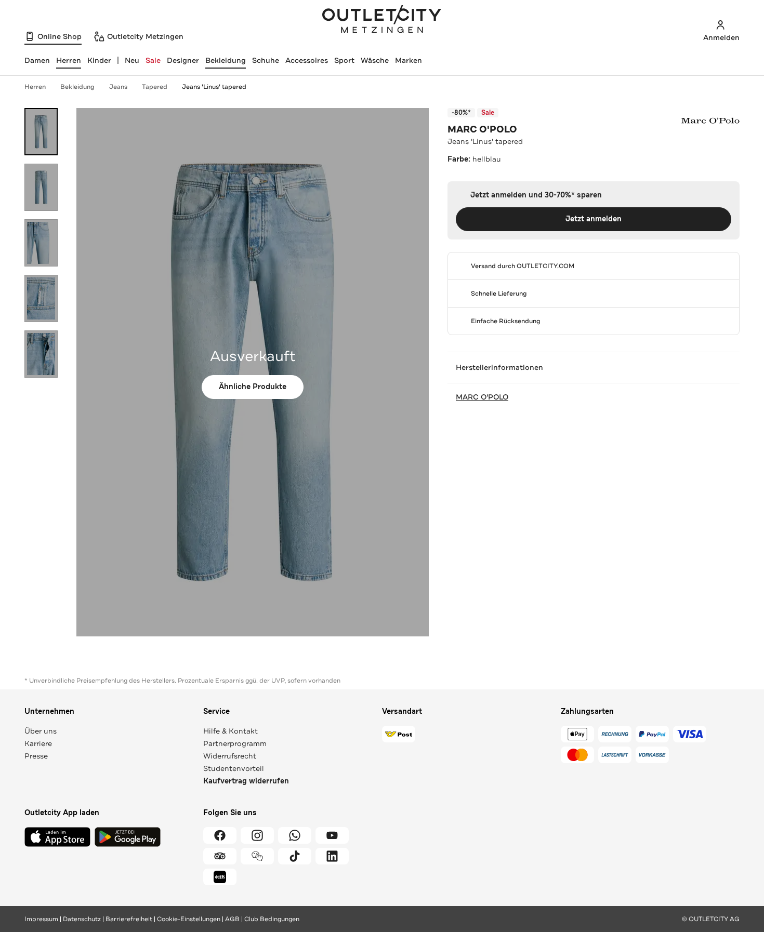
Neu (132, 60)
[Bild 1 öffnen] (41, 131)
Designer (183, 60)
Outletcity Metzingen (382, 20)
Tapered (154, 87)
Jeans (118, 87)
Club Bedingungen (271, 919)
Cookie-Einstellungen (188, 919)
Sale (153, 60)
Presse (36, 756)
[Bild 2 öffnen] (41, 187)
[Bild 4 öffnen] (41, 298)
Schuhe (265, 60)
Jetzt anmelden (593, 219)
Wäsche (375, 60)
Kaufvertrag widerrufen (246, 781)
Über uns (40, 731)
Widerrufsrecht (229, 756)
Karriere (38, 743)
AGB (232, 919)
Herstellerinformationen (499, 367)
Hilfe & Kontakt (230, 731)
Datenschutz (82, 919)
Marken (408, 60)
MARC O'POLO (482, 129)
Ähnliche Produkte (252, 387)
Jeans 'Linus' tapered (214, 87)
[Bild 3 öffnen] (41, 243)
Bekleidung (225, 60)
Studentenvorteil (233, 768)
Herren (35, 87)
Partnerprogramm (235, 743)
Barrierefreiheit (129, 919)
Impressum (41, 919)
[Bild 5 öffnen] (41, 354)
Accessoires (306, 60)
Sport (344, 60)
